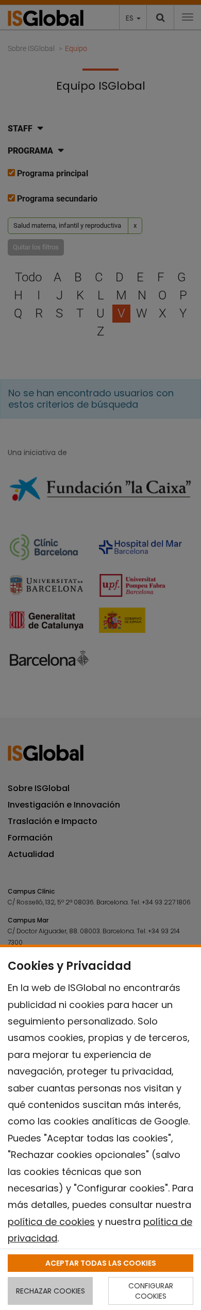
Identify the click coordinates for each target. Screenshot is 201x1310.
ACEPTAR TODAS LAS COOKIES (100, 1263)
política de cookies (51, 1221)
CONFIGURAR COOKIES (150, 1291)
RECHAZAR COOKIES (50, 1291)
